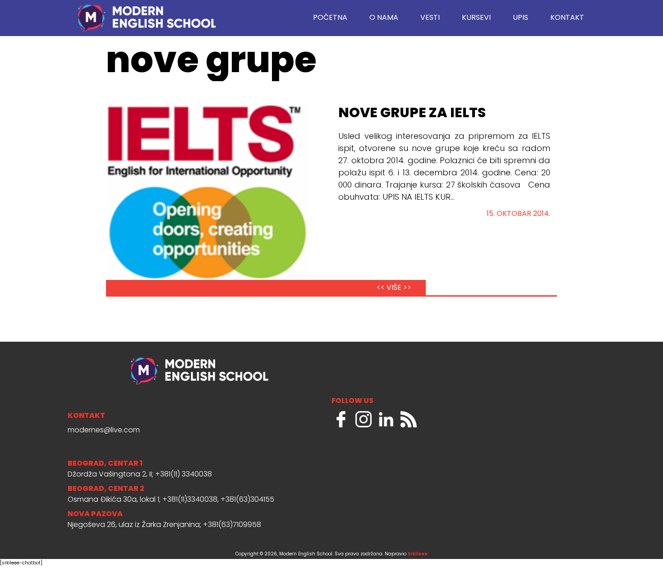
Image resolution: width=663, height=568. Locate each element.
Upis (520, 18)
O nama (383, 18)
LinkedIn (386, 419)
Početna (330, 18)
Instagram (363, 419)
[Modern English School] (146, 14)
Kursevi (476, 18)
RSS (408, 419)
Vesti (430, 18)
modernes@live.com (104, 430)
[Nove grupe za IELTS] (207, 199)
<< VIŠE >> (394, 288)
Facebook (341, 419)
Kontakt (567, 18)
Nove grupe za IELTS (412, 113)
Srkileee (418, 554)
